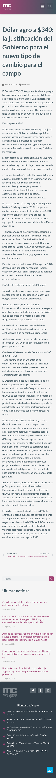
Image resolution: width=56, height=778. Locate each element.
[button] (43, 6)
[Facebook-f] (40, 690)
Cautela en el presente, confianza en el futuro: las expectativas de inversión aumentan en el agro (26, 653)
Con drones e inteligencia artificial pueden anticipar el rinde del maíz (24, 603)
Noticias (26, 84)
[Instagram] (48, 690)
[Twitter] (33, 690)
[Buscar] (51, 578)
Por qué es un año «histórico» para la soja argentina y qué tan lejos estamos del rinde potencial (25, 671)
